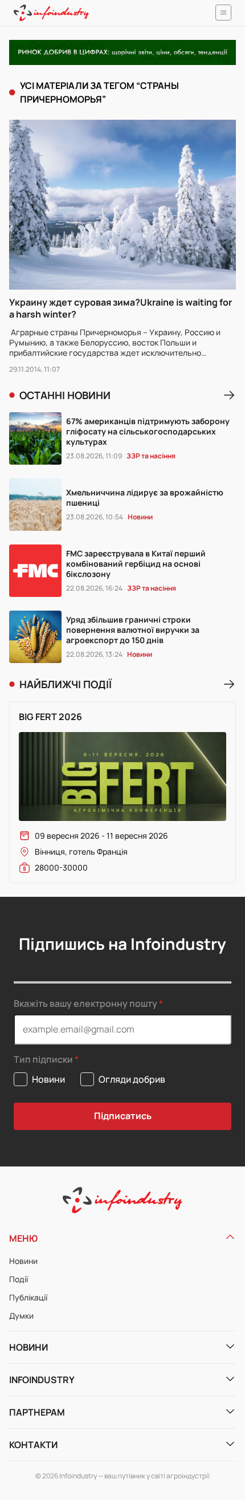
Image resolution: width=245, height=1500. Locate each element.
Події (18, 1279)
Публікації (28, 1297)
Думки (21, 1315)
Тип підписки (43, 1060)
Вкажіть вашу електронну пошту (85, 1003)
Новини (23, 1260)
